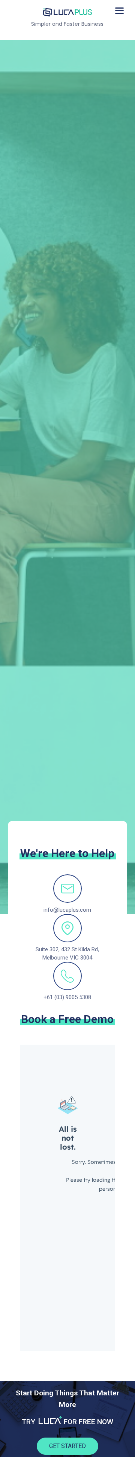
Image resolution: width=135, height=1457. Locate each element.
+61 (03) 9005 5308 (67, 997)
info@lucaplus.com (67, 909)
